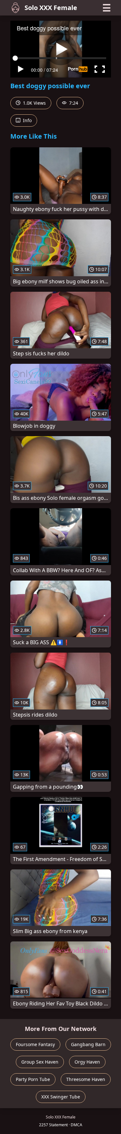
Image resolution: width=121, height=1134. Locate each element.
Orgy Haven (87, 1062)
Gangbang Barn (88, 1044)
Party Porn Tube (33, 1079)
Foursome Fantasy (35, 1044)
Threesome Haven (85, 1079)
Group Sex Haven (39, 1062)
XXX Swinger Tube (60, 1097)
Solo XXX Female (51, 7)
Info (27, 120)
